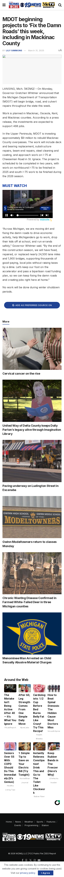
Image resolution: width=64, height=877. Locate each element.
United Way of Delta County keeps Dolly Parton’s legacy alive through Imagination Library (31, 429)
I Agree (45, 873)
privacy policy (27, 872)
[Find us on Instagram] (35, 860)
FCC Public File (36, 853)
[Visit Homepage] (32, 5)
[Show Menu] (4, 5)
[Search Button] (60, 5)
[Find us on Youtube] (39, 860)
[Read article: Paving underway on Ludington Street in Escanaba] (32, 461)
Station (45, 825)
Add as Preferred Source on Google (33, 306)
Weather (28, 821)
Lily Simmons (14, 50)
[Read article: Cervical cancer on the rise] (32, 349)
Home (9, 821)
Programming (31, 825)
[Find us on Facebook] (22, 860)
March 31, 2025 (36, 50)
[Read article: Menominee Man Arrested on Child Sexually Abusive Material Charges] (32, 633)
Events (17, 825)
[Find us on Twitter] (30, 860)
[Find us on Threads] (26, 860)
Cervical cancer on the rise (21, 373)
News (18, 821)
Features (51, 821)
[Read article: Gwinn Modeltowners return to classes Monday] (32, 517)
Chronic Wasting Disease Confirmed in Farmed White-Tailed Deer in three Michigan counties (29, 602)
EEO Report (50, 853)
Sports (40, 821)
